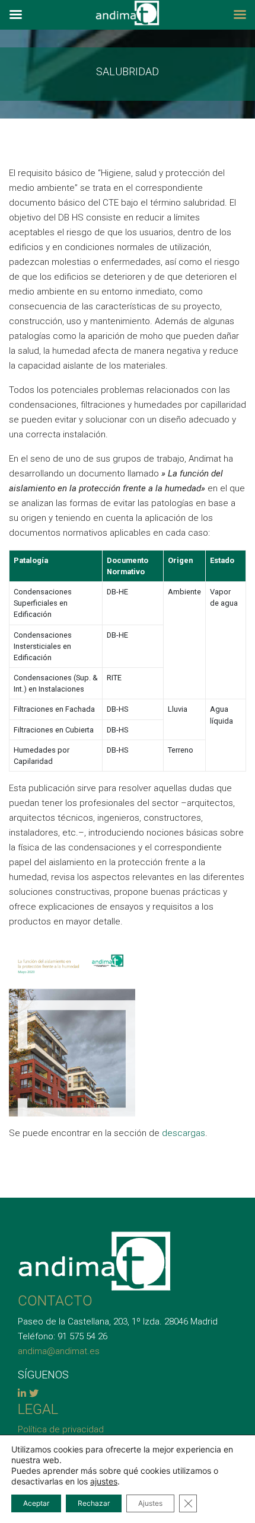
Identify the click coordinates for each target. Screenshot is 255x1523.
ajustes (103, 1481)
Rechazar (94, 1503)
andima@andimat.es (59, 1351)
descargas (183, 1133)
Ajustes (150, 1503)
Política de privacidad (61, 1429)
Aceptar (36, 1503)
